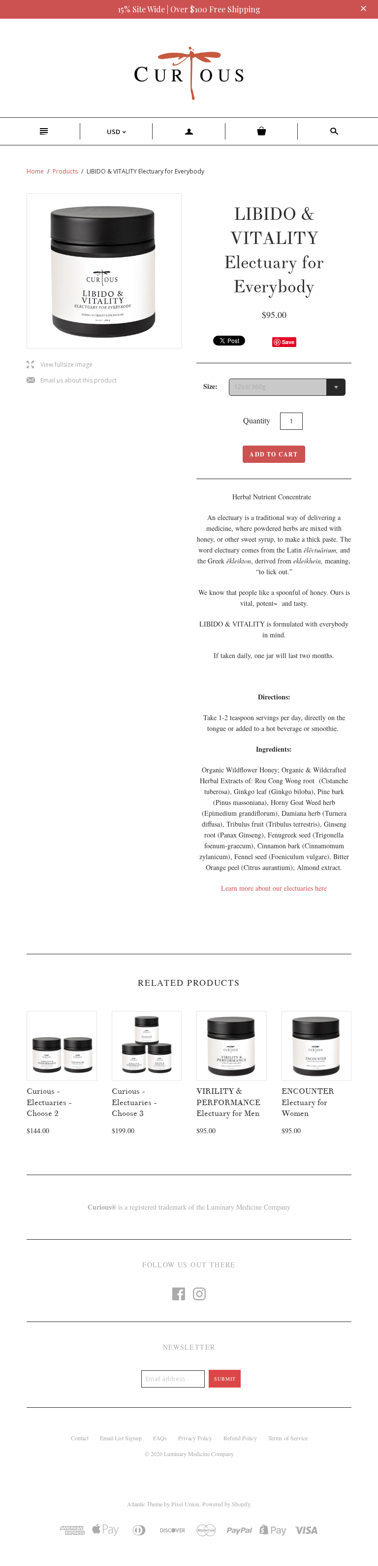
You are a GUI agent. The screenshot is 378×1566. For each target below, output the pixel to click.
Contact (80, 1438)
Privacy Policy (195, 1438)
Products (65, 171)
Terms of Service (288, 1438)
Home (35, 171)
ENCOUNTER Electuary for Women (308, 1102)
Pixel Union (185, 1504)
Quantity (256, 420)
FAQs (160, 1438)
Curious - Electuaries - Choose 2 (49, 1102)
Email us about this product (72, 381)
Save (288, 342)
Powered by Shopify (226, 1504)
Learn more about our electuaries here (274, 888)
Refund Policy (240, 1438)
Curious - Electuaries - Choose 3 (134, 1102)
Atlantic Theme (144, 1504)
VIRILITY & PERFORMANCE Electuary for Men (228, 1102)
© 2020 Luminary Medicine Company (189, 1454)
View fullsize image (60, 365)
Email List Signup (121, 1438)
